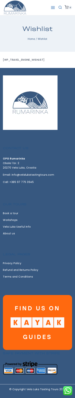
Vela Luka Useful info (17, 227)
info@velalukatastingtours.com (33, 175)
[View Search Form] (60, 7)
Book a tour (10, 213)
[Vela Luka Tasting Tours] (15, 8)
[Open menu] (53, 7)
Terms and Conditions (18, 276)
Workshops (10, 220)
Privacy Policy (12, 263)
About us (9, 233)
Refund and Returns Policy (20, 270)
